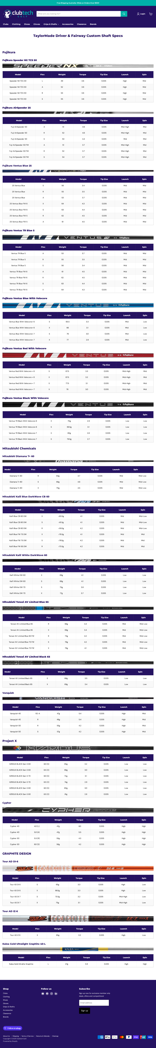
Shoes (27, 24)
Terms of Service (27, 1036)
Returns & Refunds (43, 1036)
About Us (6, 1036)
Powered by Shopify (10, 1041)
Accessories (67, 24)
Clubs (5, 24)
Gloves (37, 24)
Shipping (16, 1036)
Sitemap (55, 1036)
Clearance (81, 24)
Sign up (84, 1010)
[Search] (124, 14)
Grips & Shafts (51, 24)
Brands (93, 24)
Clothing (16, 24)
